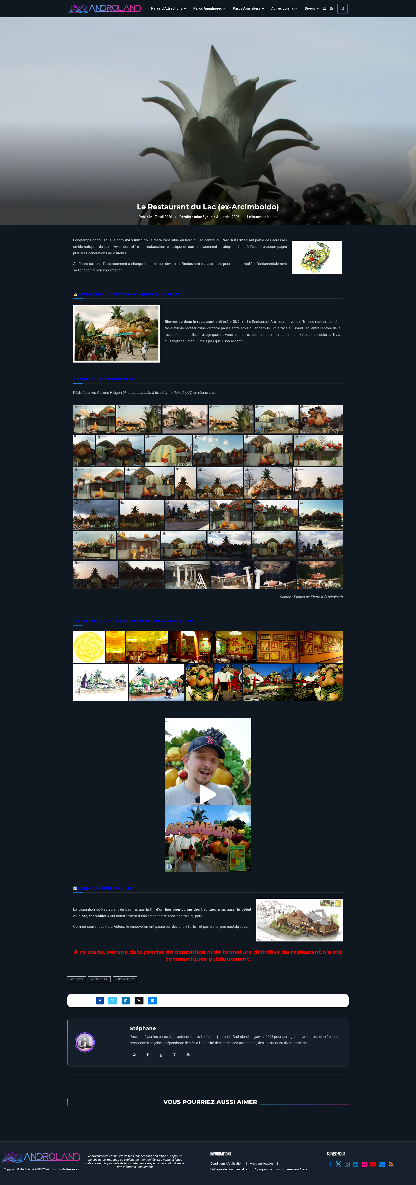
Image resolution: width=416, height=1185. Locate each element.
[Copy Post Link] (139, 1000)
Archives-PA (99, 979)
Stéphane (143, 1028)
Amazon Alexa (297, 1169)
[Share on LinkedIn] (126, 1000)
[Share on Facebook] (100, 1000)
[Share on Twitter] (112, 1000)
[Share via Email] (152, 1000)
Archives (76, 979)
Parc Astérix (125, 979)
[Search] (342, 8)
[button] (208, 795)
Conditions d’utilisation (226, 1163)
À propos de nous (267, 1169)
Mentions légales (261, 1163)
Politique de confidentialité (228, 1169)
